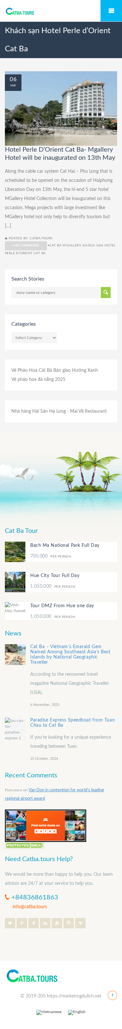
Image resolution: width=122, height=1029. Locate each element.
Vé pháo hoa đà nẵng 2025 (38, 379)
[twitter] (10, 923)
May (13, 85)
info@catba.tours (30, 907)
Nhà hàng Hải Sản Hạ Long (38, 411)
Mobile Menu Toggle (111, 10)
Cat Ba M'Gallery (65, 245)
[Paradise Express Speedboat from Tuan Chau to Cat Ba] (15, 728)
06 (13, 79)
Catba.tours (41, 238)
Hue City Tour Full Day (54, 575)
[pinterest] (68, 923)
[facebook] (33, 923)
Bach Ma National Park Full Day (65, 545)
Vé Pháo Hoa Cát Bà (31, 370)
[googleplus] (22, 923)
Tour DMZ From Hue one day (62, 606)
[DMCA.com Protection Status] (24, 845)
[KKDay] (45, 825)
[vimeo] (80, 923)
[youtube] (57, 923)
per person (50, 556)
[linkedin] (45, 923)
